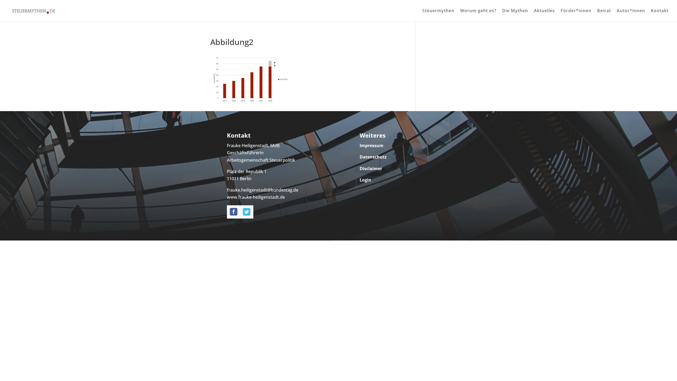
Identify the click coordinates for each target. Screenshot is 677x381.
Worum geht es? (478, 11)
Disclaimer (371, 168)
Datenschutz (373, 157)
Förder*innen (576, 11)
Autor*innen (631, 11)
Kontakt (660, 11)
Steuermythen (438, 11)
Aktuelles (544, 11)
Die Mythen (515, 11)
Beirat (604, 11)
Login (365, 180)
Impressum (371, 145)
